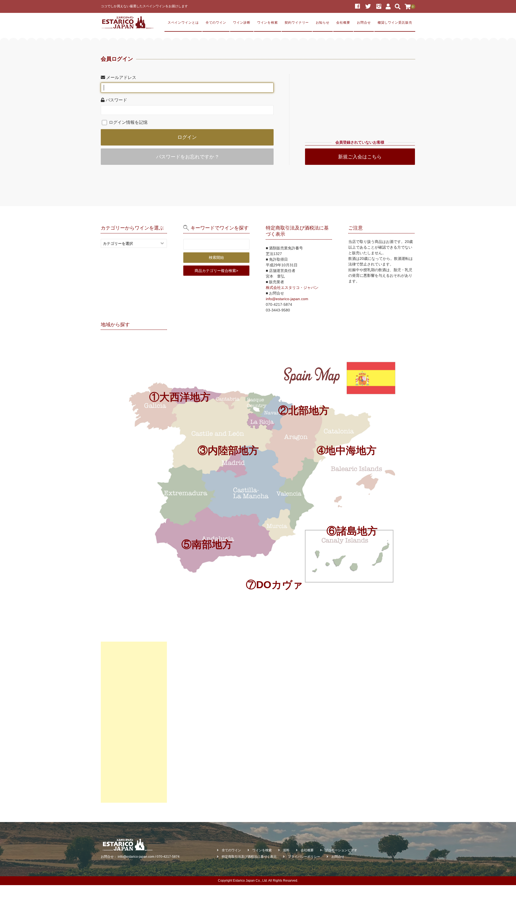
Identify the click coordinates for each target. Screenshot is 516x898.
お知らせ (323, 22)
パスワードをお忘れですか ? (187, 156)
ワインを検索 (267, 22)
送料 (286, 850)
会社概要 (343, 22)
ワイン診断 (241, 22)
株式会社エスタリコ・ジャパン (292, 287)
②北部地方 (303, 410)
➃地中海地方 (347, 450)
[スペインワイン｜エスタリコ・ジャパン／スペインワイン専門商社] (128, 23)
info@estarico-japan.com (287, 299)
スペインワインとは (183, 22)
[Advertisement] (134, 722)
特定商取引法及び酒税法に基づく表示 (249, 857)
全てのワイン (216, 22)
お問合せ (364, 22)
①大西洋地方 (179, 397)
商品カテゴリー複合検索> (216, 270)
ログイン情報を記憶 (128, 122)
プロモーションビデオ (341, 850)
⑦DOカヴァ (274, 584)
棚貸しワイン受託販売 (395, 22)
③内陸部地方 (228, 450)
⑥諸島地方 (352, 531)
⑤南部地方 (206, 544)
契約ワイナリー (297, 22)
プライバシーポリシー (304, 857)
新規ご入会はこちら (360, 156)
